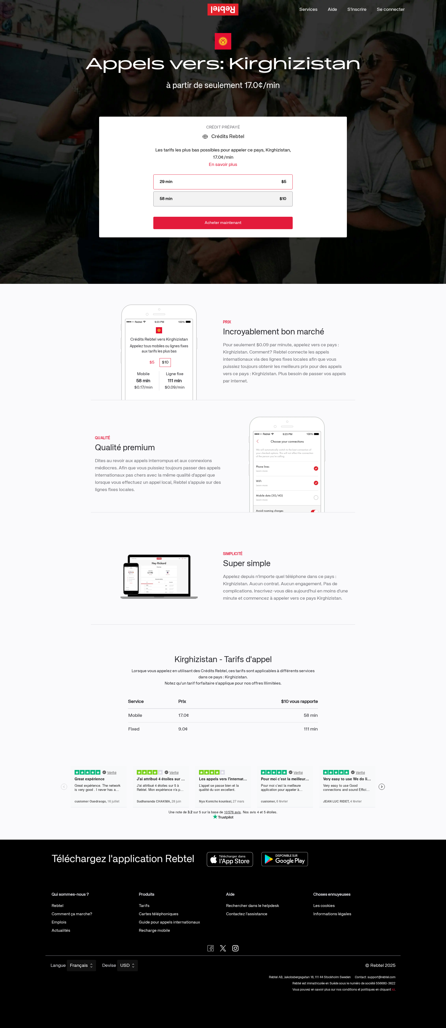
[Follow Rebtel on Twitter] (223, 948)
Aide (332, 9)
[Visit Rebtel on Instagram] (235, 948)
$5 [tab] (151, 362)
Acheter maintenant (223, 223)
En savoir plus (223, 164)
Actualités (61, 931)
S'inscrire (357, 9)
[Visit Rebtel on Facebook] (211, 948)
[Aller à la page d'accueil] (223, 10)
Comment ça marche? (72, 914)
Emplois (59, 922)
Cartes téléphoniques (158, 914)
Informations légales (332, 914)
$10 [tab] (165, 362)
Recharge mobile (154, 931)
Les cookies (324, 906)
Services (308, 9)
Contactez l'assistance (246, 914)
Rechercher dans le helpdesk (252, 906)
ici (393, 989)
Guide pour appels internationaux (169, 922)
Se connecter (391, 9)
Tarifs (144, 906)
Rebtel (57, 906)
